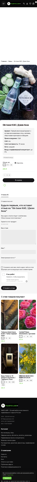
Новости (3, 454)
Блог (2, 459)
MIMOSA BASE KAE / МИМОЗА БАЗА (26, 377)
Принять (7, 478)
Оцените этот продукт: (9, 221)
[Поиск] (23, 3)
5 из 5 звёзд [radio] (7, 224)
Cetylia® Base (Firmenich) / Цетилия (27, 333)
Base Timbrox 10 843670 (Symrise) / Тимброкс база (8, 377)
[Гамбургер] (3, 3)
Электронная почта (8, 257)
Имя (3, 248)
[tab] (4, 194)
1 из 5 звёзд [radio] (1, 224)
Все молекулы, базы (7, 432)
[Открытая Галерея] (4, 81)
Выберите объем (16, 315)
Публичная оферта (7, 464)
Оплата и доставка (7, 462)
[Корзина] (33, 3)
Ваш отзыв (4, 228)
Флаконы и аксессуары (8, 440)
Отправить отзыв (9, 288)
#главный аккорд (8, 157)
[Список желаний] (27, 3)
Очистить (19, 163)
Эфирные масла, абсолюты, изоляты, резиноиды (16, 435)
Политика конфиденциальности (11, 467)
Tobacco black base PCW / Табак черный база (9, 333)
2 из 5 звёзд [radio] (3, 224)
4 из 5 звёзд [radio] (5, 224)
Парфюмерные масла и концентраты (12, 438)
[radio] (4, 165)
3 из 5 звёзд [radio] (4, 224)
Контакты (4, 456)
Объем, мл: (6, 162)
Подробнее (10, 475)
